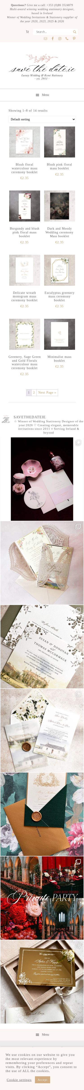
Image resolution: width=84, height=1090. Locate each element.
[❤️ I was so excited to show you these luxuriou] (42, 982)
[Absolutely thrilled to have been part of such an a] (42, 898)
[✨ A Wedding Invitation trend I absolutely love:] (42, 646)
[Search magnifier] (74, 32)
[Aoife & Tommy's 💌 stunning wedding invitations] (42, 563)
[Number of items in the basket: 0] (27, 31)
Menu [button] (45, 95)
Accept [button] (42, 1079)
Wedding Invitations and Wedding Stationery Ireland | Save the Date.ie (42, 67)
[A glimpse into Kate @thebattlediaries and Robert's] (42, 479)
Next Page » (47, 392)
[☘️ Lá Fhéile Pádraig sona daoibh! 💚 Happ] (42, 814)
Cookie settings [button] (19, 1080)
